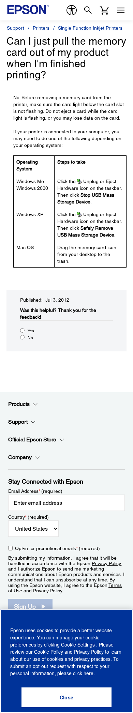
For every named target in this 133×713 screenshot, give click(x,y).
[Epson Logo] (28, 9)
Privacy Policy (106, 563)
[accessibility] (71, 10)
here (88, 673)
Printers (41, 28)
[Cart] (104, 10)
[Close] (66, 697)
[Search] (88, 10)
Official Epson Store (32, 439)
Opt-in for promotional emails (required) (57, 548)
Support (15, 28)
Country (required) (28, 517)
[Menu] (120, 10)
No (30, 337)
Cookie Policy (48, 651)
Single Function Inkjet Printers (90, 28)
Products (19, 404)
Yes (31, 331)
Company (20, 457)
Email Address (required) (35, 491)
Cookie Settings (78, 644)
